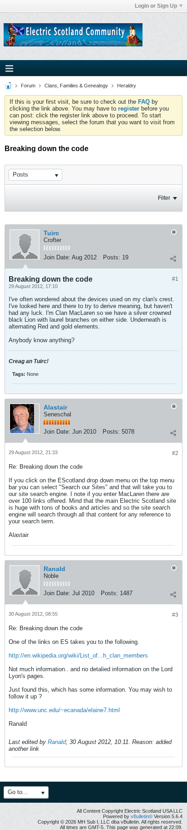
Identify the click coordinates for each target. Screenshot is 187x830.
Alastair (55, 407)
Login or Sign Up (156, 6)
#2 (175, 453)
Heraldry (126, 85)
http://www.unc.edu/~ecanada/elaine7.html (64, 710)
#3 (175, 615)
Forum (28, 85)
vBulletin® (142, 816)
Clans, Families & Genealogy (76, 85)
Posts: (111, 257)
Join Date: (57, 257)
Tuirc (51, 233)
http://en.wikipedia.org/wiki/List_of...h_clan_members (78, 655)
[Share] (173, 258)
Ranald (54, 568)
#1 (175, 279)
